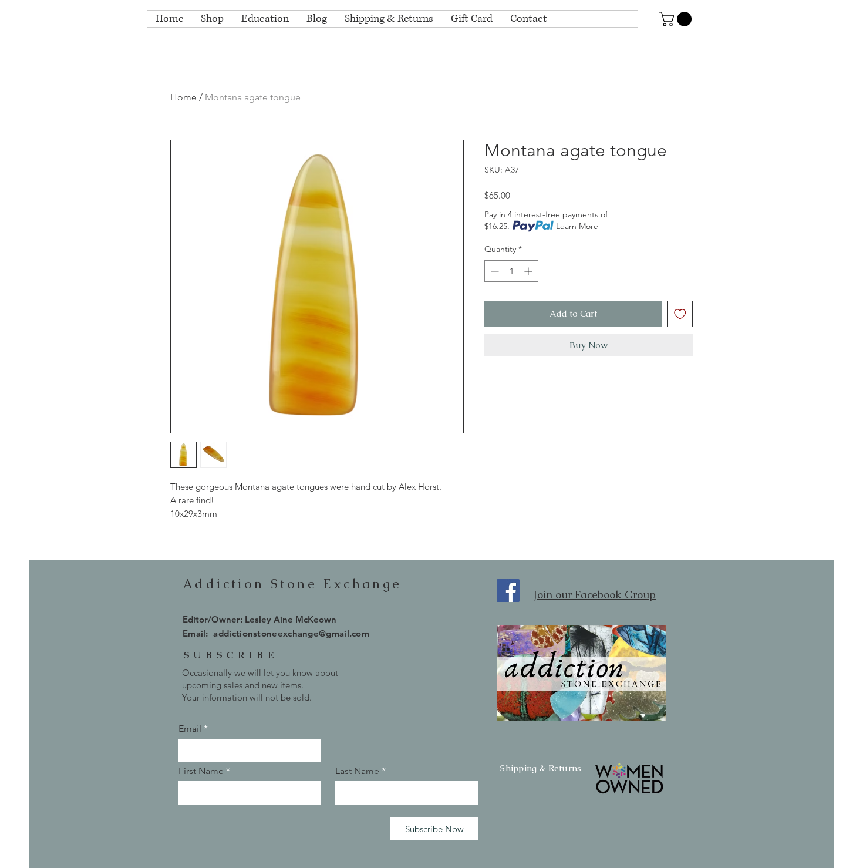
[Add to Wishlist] (680, 314)
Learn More (577, 226)
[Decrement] (493, 271)
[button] (677, 19)
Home (183, 97)
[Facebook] (508, 590)
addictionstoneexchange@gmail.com (291, 633)
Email (189, 729)
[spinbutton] (511, 271)
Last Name (357, 771)
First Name (201, 771)
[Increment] (529, 271)
